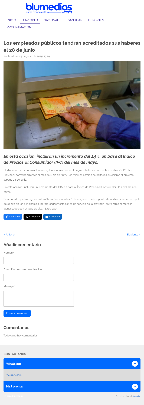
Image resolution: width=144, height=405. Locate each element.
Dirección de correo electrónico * (23, 269)
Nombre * (9, 252)
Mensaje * (9, 286)
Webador (136, 396)
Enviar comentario (17, 313)
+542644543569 (13, 375)
